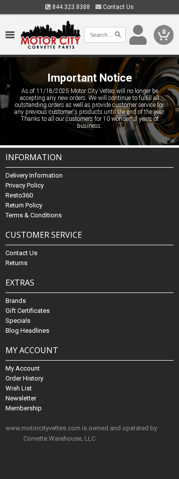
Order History (24, 378)
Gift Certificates (27, 310)
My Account (22, 368)
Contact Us (117, 6)
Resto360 (19, 195)
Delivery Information (34, 175)
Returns (16, 263)
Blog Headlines (27, 330)
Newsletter (20, 398)
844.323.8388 (70, 6)
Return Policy (23, 205)
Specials (17, 320)
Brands (15, 300)
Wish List (18, 388)
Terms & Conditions (33, 215)
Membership (23, 408)
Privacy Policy (24, 185)
